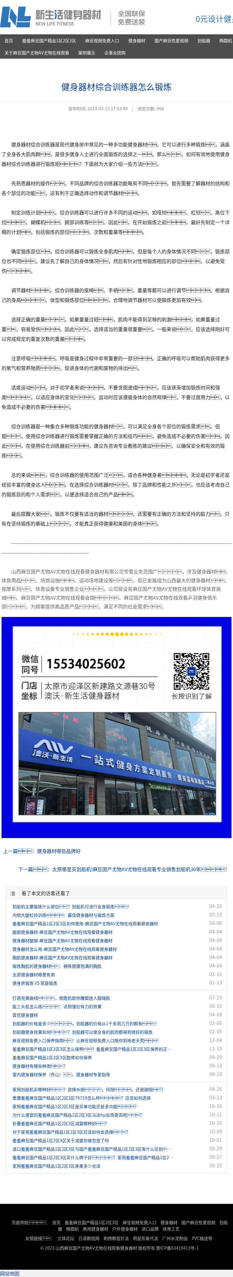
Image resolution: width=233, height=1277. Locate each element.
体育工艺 (171, 1229)
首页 (9, 40)
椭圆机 (72, 1229)
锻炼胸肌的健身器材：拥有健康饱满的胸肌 (57, 966)
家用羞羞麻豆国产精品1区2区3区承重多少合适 (56, 1166)
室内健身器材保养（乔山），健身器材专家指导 (61, 1074)
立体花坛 (65, 1238)
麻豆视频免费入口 (102, 40)
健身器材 (136, 40)
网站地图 (9, 1273)
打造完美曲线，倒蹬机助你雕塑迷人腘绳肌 (61, 998)
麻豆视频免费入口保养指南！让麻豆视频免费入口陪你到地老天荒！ (86, 1040)
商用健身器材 (95, 1229)
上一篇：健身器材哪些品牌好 (42, 850)
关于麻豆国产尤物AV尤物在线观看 (37, 53)
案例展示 (86, 53)
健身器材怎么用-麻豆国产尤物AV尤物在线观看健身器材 (64, 949)
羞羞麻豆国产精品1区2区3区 (49, 40)
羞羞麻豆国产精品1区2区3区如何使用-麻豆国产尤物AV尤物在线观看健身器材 (85, 923)
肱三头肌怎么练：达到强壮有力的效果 (57, 1006)
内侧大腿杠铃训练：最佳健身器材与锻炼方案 (63, 915)
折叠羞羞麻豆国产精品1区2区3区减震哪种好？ (60, 1123)
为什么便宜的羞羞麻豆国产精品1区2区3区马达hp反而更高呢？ (78, 1115)
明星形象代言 (145, 1238)
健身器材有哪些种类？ (40, 1066)
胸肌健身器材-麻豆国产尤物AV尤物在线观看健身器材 (62, 957)
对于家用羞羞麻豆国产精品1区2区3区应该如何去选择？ (71, 1132)
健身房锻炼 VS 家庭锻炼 (34, 983)
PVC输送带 (202, 1238)
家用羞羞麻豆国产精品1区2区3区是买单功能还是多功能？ (75, 1106)
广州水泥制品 (175, 1238)
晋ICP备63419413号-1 (177, 1248)
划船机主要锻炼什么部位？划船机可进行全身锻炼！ (71, 906)
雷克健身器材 (25, 1015)
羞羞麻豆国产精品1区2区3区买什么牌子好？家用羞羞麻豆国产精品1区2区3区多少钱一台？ (94, 1157)
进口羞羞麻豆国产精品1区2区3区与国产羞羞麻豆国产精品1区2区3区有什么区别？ (94, 1149)
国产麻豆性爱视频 (171, 40)
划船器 (204, 40)
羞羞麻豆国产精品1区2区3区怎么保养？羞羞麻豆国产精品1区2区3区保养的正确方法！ (94, 1049)
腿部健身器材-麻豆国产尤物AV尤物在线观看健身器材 (62, 932)
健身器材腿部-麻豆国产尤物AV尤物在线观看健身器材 (62, 940)
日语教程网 (89, 1238)
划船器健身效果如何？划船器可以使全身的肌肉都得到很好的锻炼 (82, 1032)
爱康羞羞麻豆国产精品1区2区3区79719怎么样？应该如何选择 (81, 1098)
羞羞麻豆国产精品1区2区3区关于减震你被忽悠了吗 (60, 1140)
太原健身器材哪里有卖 (33, 974)
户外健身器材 (125, 1229)
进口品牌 (150, 1229)
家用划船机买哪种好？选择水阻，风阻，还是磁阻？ (88, 1089)
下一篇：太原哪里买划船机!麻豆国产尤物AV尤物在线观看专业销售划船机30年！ (124, 869)
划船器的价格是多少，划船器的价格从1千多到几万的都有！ (85, 1023)
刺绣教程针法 (116, 1238)
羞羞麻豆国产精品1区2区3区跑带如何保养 (52, 1057)
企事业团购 (115, 53)
